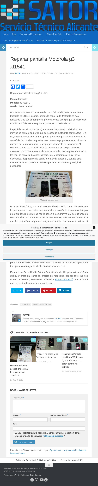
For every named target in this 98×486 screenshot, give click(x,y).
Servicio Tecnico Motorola (42, 304)
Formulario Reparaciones (31, 34)
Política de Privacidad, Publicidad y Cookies (36, 460)
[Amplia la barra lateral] (3, 47)
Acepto (49, 243)
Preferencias (49, 257)
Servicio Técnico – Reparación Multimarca (55, 40)
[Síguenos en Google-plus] (46, 480)
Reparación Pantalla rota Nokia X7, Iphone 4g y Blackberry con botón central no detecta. (72, 360)
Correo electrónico (59, 415)
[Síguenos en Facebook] (32, 480)
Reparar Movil (25, 304)
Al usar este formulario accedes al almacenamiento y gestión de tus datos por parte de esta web (48, 434)
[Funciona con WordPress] (15, 475)
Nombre (17, 415)
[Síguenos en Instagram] (37, 480)
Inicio (6, 34)
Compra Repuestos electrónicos (18, 40)
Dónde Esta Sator (55, 34)
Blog (14, 34)
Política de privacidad (53, 436)
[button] (94, 228)
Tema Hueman (35, 475)
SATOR (18, 73)
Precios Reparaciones (76, 34)
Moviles (14, 47)
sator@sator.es (63, 279)
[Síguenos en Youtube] (41, 480)
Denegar (49, 250)
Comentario (18, 398)
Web (15, 424)
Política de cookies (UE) (71, 460)
